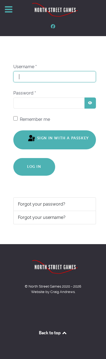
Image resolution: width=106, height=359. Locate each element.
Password (24, 93)
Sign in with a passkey (62, 138)
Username (25, 66)
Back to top (50, 332)
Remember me (35, 119)
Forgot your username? (42, 217)
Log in (34, 167)
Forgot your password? (41, 204)
